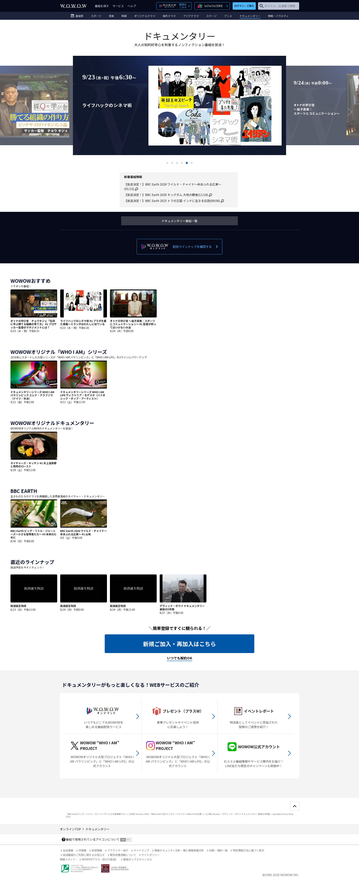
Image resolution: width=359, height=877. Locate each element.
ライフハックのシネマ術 (179, 112)
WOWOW (73, 6)
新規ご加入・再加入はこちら (179, 644)
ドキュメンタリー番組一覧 (179, 221)
